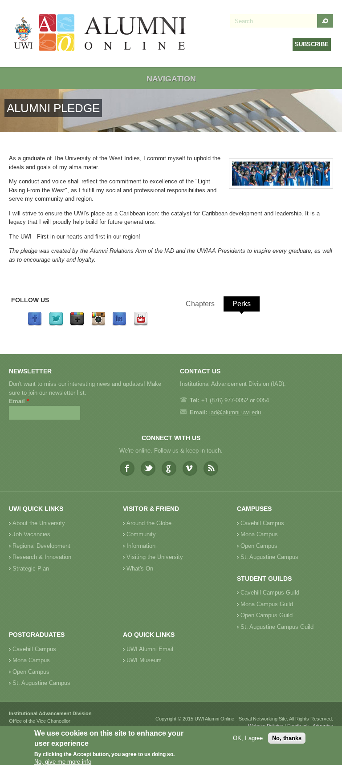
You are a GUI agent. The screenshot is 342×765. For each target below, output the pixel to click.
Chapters (200, 304)
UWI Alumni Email (149, 649)
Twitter (148, 468)
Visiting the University (154, 557)
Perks (241, 304)
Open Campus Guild (266, 615)
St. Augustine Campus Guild (277, 626)
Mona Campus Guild (266, 604)
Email (19, 401)
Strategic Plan (30, 568)
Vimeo (190, 468)
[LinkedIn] (119, 324)
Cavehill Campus (262, 523)
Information (140, 545)
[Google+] (77, 324)
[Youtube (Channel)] (141, 324)
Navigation (171, 78)
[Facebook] (35, 324)
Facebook (127, 468)
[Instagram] (98, 324)
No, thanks (286, 738)
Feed (211, 468)
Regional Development (41, 545)
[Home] (100, 33)
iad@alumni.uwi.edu (235, 412)
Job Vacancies (31, 534)
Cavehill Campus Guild (269, 592)
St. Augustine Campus (269, 557)
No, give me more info (62, 761)
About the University (38, 523)
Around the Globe (148, 523)
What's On (139, 568)
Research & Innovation (41, 557)
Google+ (169, 468)
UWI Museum (144, 660)
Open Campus (258, 545)
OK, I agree (248, 738)
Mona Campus (259, 534)
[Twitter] (56, 324)
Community (141, 534)
